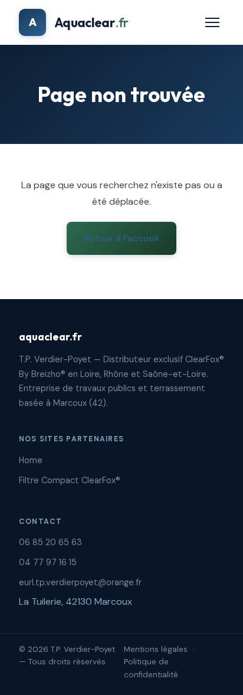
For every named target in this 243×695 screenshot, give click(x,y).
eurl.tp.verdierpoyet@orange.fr (80, 582)
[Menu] (212, 22)
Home (30, 460)
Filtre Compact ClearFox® (69, 480)
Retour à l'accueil (121, 238)
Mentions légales (156, 649)
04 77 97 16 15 (48, 562)
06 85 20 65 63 (50, 542)
